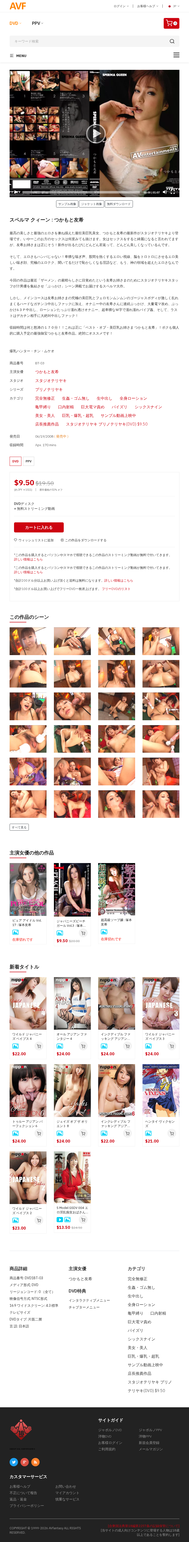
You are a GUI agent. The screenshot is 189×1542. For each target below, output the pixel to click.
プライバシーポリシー (27, 1505)
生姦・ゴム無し (76, 398)
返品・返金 (18, 1499)
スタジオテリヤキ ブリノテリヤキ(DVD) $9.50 (107, 424)
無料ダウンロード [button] (119, 204)
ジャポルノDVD (110, 1430)
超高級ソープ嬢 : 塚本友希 (116, 922)
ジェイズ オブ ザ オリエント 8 (72, 1123)
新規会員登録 (149, 1442)
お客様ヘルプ (146, 6)
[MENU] (176, 55)
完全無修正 (45, 398)
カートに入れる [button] (39, 527)
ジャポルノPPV (150, 1430)
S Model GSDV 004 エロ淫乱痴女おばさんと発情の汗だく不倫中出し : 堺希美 (72, 1210)
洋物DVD (104, 1436)
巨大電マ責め (93, 406)
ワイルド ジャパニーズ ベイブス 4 (27, 1036)
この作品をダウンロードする (86, 540)
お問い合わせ (65, 1486)
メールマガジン (151, 1449)
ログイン (120, 6)
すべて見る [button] (19, 827)
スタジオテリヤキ (51, 380)
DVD (14, 23)
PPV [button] (29, 461)
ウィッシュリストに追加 (36, 540)
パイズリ (119, 406)
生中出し (104, 398)
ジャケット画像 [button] (91, 204)
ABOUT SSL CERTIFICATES (22, 1449)
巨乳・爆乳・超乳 (78, 415)
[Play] (94, 133)
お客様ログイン (110, 1442)
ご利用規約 (106, 1449)
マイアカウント (67, 1493)
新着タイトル (24, 966)
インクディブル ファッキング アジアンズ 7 (115, 1036)
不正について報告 (23, 1493)
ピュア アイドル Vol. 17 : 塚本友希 (27, 922)
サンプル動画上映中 (118, 415)
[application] (94, 133)
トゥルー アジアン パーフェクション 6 (27, 1123)
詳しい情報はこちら (28, 559)
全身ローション (133, 398)
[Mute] (165, 192)
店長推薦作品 (47, 424)
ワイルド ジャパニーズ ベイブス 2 (27, 1210)
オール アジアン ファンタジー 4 (72, 1036)
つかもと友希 (47, 371)
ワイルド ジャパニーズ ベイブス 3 (160, 1036)
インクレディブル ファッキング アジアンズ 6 (115, 1123)
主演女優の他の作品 (32, 852)
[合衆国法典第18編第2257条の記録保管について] (143, 1526)
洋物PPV (145, 1436)
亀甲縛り (43, 406)
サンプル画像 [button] (67, 204)
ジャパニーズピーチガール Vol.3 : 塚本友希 (71, 923)
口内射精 (66, 406)
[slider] (81, 192)
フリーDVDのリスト (116, 589)
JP (174, 6)
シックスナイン (148, 406)
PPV (36, 23)
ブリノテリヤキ (49, 389)
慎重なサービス (67, 1499)
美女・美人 (45, 415)
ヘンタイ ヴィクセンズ (160, 1123)
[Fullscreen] (173, 192)
